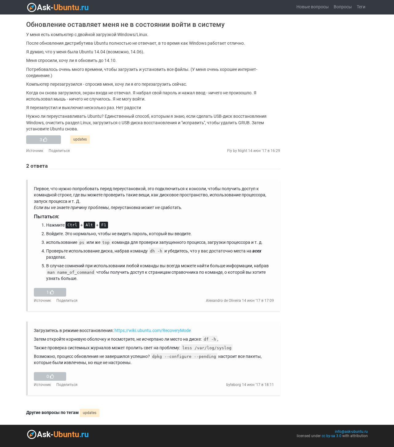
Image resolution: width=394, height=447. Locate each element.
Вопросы (343, 7)
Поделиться (59, 151)
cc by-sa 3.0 (331, 436)
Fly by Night (237, 151)
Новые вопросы (312, 7)
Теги (361, 7)
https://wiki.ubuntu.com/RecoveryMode (153, 330)
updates (80, 139)
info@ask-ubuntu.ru (351, 431)
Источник (34, 151)
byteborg (233, 385)
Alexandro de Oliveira (223, 300)
